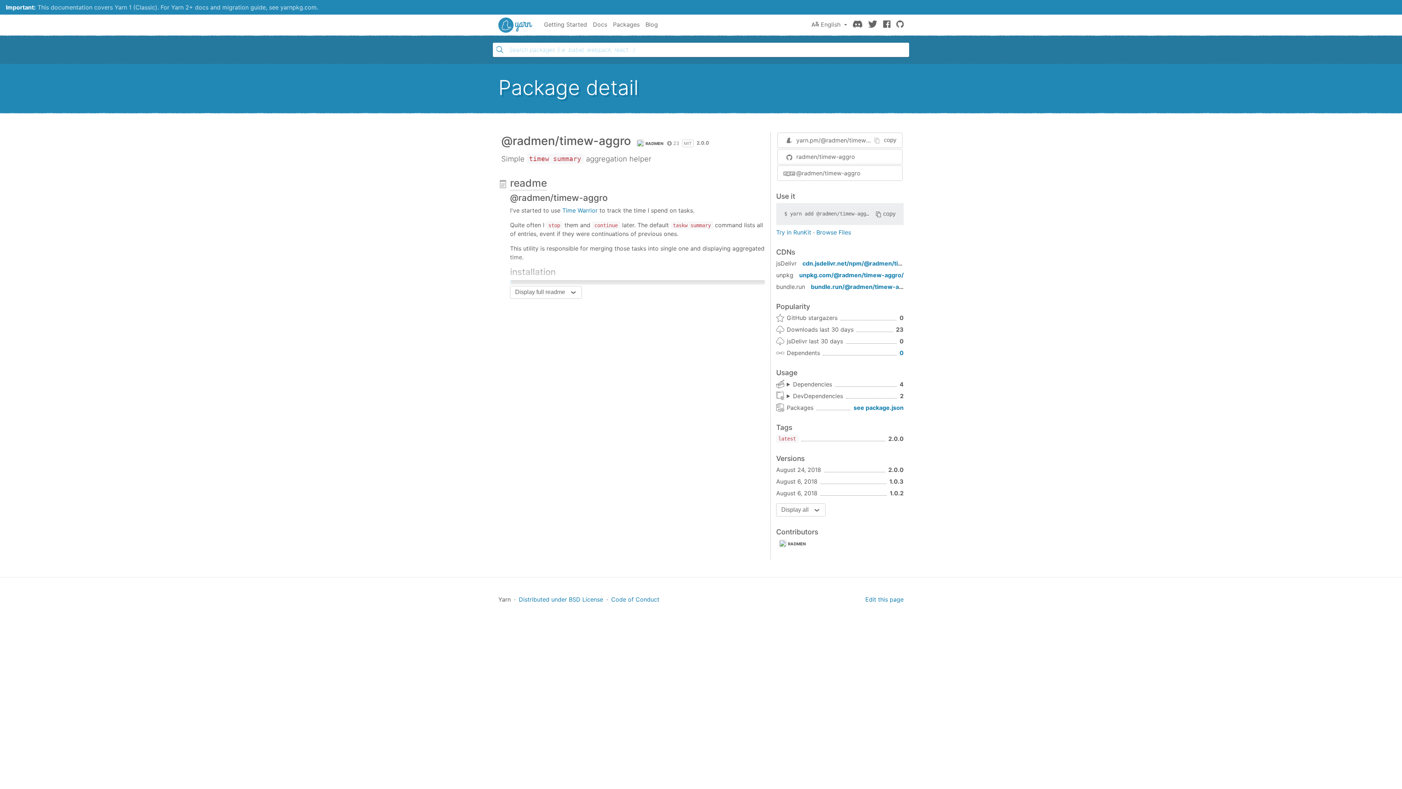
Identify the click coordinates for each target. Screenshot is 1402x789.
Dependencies (812, 384)
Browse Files (833, 232)
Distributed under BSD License (561, 599)
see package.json (879, 407)
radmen (655, 143)
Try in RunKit (793, 232)
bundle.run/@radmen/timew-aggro (861, 286)
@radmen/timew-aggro (828, 173)
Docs (600, 24)
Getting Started (565, 24)
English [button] (830, 24)
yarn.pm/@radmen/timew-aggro (840, 140)
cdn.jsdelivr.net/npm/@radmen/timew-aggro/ (868, 263)
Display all (795, 510)
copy (890, 140)
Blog (652, 24)
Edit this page (884, 599)
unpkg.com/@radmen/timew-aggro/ (851, 275)
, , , (809, 385)
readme (528, 183)
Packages (626, 24)
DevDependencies (818, 396)
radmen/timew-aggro (825, 156)
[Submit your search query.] (500, 50)
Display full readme (540, 292)
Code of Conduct (635, 599)
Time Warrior (580, 210)
